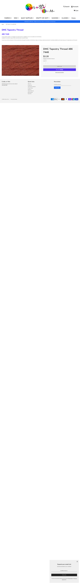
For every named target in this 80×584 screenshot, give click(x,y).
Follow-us (29, 89)
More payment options (59, 72)
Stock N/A (29, 93)
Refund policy (30, 92)
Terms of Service (31, 90)
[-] (43, 63)
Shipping (44, 58)
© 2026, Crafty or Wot (5, 99)
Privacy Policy (70, 578)
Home (74, 18)
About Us (29, 83)
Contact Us (30, 85)
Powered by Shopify (14, 99)
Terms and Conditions (32, 86)
